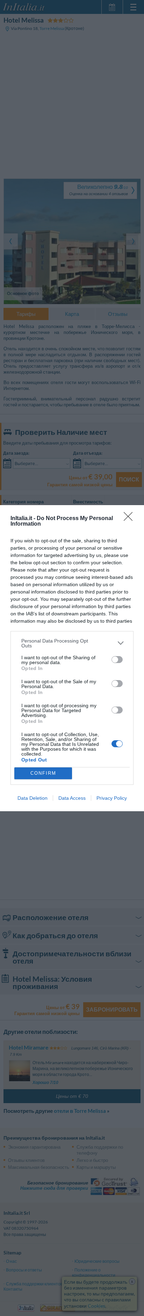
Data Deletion (32, 798)
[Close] (130, 518)
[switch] (117, 659)
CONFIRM (43, 773)
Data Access (72, 798)
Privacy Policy (111, 798)
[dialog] (72, 658)
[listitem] (72, 643)
